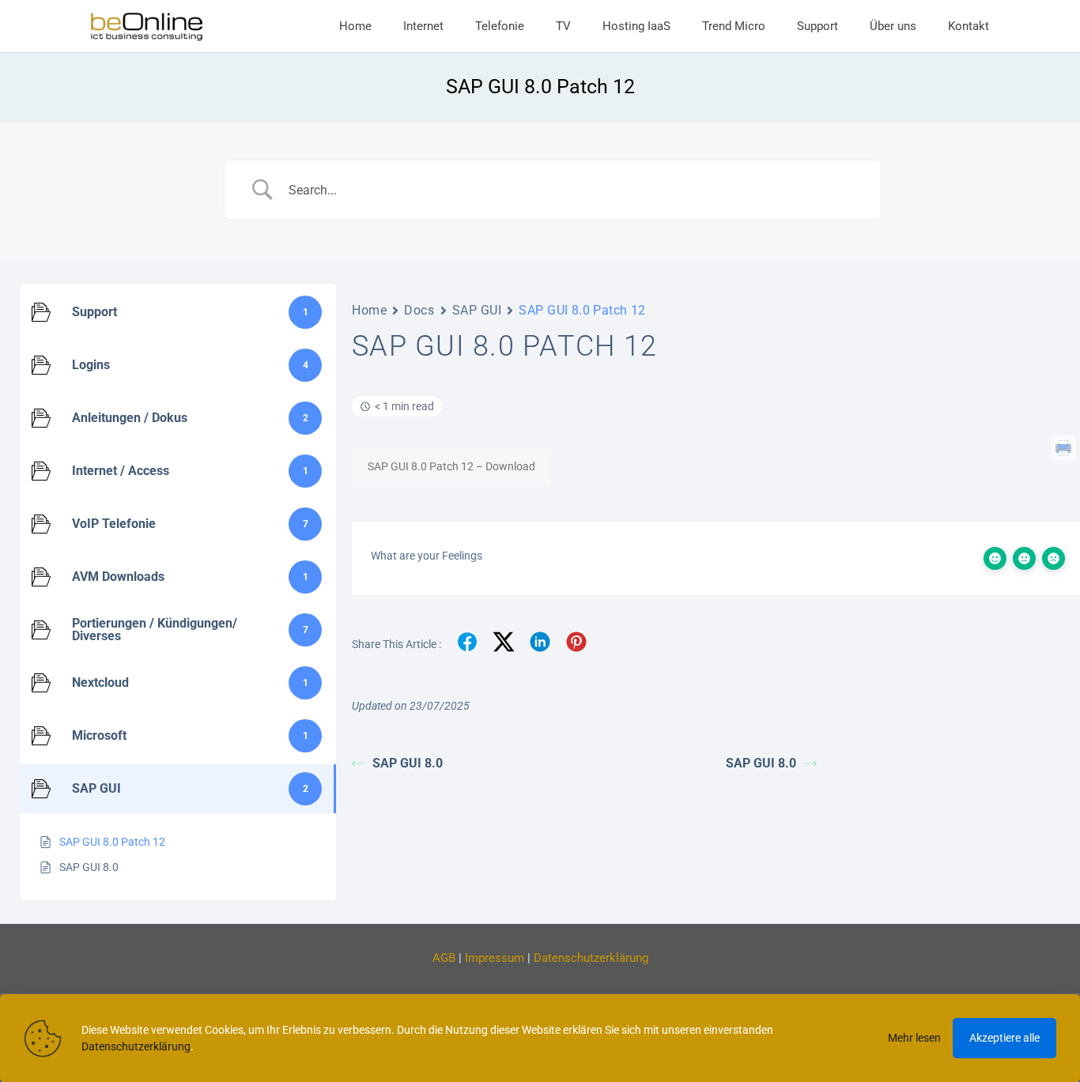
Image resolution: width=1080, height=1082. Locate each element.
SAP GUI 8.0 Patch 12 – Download (451, 466)
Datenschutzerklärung (591, 958)
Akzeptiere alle (1004, 1037)
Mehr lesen (914, 1037)
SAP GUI (477, 310)
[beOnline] (146, 26)
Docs (419, 310)
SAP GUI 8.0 (407, 763)
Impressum (494, 958)
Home (369, 310)
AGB (443, 958)
